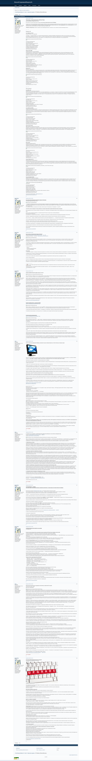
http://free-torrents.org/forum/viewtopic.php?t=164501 (33, 382)
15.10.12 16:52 (31, 526)
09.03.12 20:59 (31, 18)
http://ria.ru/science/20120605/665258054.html (32, 300)
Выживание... (18, 748)
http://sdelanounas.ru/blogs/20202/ (31, 383)
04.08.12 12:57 (31, 341)
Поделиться (27, 18)
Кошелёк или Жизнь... (39, 748)
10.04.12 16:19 (31, 232)
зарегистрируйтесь (26, 10)
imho (15, 341)
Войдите (20, 10)
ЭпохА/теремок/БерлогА (19, 12)
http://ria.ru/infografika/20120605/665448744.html (33, 303)
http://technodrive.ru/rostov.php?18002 (31, 580)
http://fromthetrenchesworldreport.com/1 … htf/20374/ (37, 434)
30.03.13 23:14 (31, 658)
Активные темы (17, 7)
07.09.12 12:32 (31, 432)
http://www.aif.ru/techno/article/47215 (31, 194)
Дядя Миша (17, 18)
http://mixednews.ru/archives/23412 (34, 435)
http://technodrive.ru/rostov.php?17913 (31, 523)
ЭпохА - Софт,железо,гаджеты (29, 12)
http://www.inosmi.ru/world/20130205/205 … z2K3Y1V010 (37, 652)
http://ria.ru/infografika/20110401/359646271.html (33, 316)
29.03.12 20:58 (31, 198)
